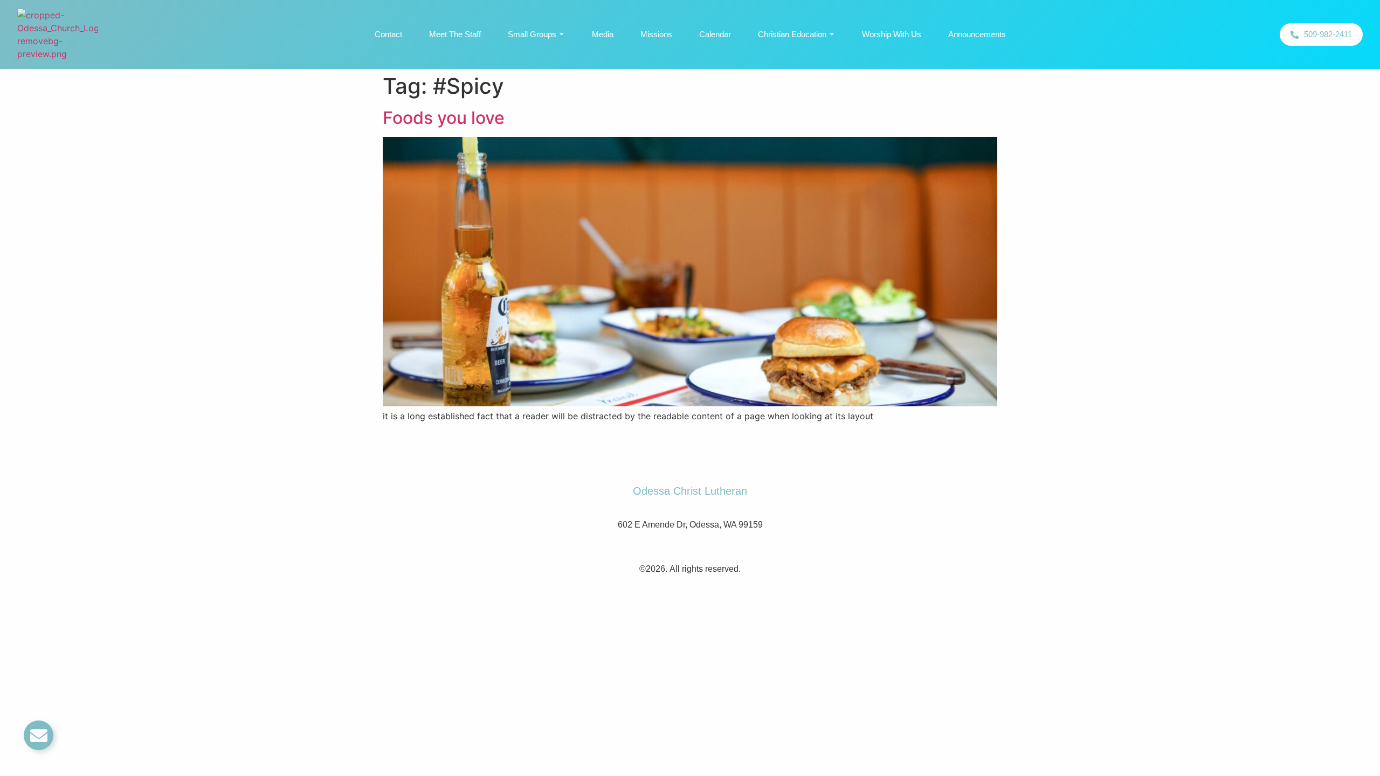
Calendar (715, 34)
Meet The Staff (455, 34)
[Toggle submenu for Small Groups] (560, 34)
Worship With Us (891, 34)
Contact (388, 34)
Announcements (977, 34)
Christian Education (792, 34)
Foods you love (444, 117)
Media (602, 34)
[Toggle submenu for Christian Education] (830, 34)
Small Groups (532, 34)
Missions (656, 34)
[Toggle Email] (38, 735)
